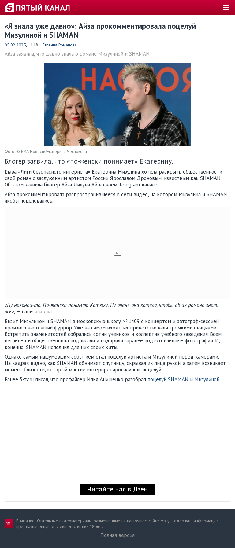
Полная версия (117, 535)
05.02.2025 (15, 45)
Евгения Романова (60, 45)
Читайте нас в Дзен (117, 489)
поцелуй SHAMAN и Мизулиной (183, 379)
